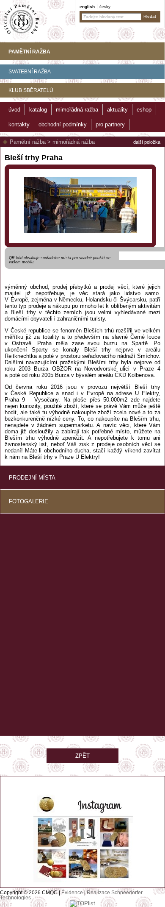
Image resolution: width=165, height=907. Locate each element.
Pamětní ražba (28, 142)
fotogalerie (28, 501)
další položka (146, 142)
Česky (104, 6)
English (87, 6)
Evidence (72, 892)
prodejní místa (32, 477)
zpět (82, 756)
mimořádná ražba (73, 142)
